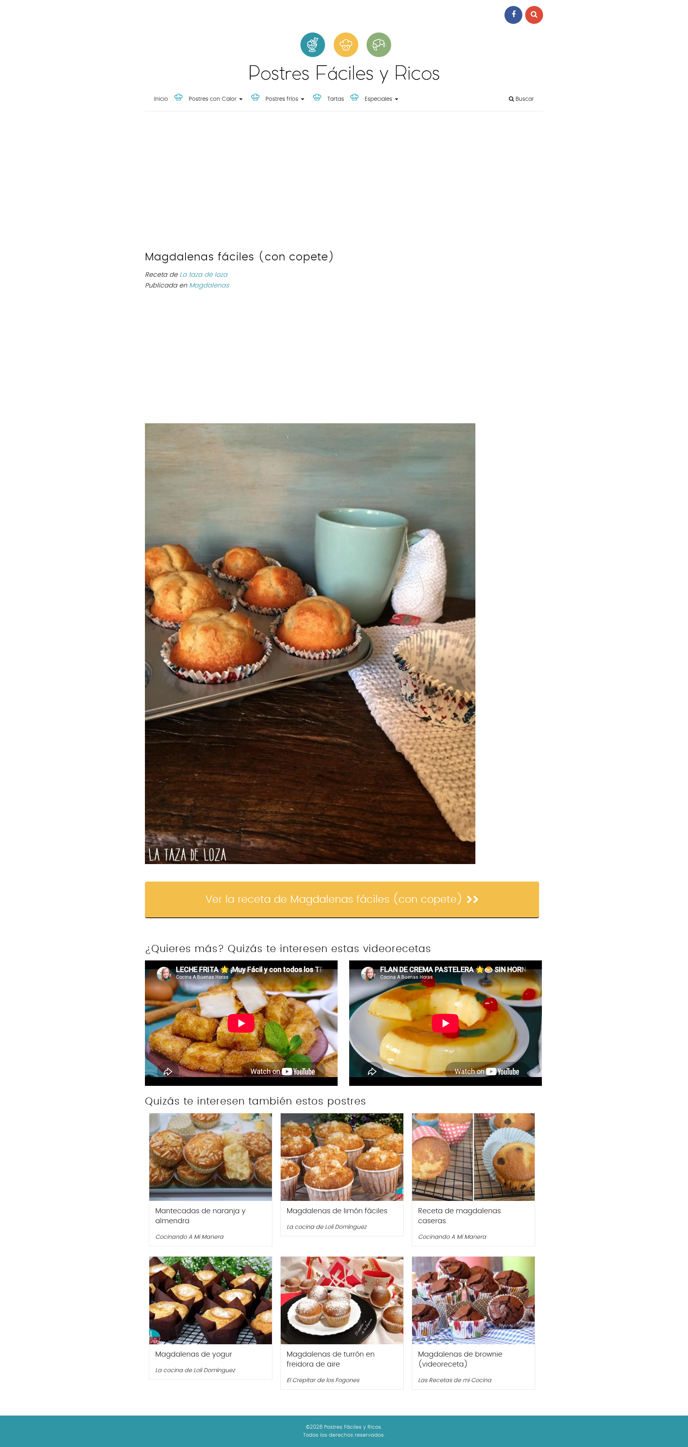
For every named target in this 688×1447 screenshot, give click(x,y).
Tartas (335, 99)
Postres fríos (282, 99)
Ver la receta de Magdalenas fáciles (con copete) (334, 899)
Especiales (378, 99)
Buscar (524, 99)
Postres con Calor (212, 99)
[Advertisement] (344, 183)
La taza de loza (203, 275)
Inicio (161, 99)
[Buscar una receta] (534, 15)
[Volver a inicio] (344, 82)
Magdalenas (209, 285)
